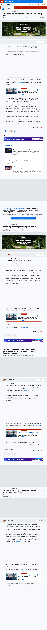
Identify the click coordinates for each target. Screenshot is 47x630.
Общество (8, 11)
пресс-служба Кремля (28, 390)
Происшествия (9, 605)
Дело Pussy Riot (9, 135)
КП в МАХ (38, 7)
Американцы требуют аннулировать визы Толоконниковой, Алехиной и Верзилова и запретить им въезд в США (27, 152)
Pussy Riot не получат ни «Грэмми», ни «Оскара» (15, 159)
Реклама (37, 4)
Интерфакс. (26, 327)
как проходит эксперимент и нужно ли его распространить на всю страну (28, 92)
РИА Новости (19, 541)
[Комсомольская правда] (11, 1)
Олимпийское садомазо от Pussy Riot (21, 168)
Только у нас (18, 7)
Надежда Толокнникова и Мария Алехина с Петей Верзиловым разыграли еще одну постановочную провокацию (23, 161)
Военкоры (25, 7)
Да (2, 8)
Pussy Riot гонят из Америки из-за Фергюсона (23, 149)
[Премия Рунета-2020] (18, 1)
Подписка (43, 4)
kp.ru (10, 42)
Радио (31, 4)
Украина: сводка (32, 7)
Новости (4, 11)
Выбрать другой (7, 8)
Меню (2, 1)
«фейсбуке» (21, 82)
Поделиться (41, 42)
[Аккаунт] (45, 1)
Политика (8, 224)
